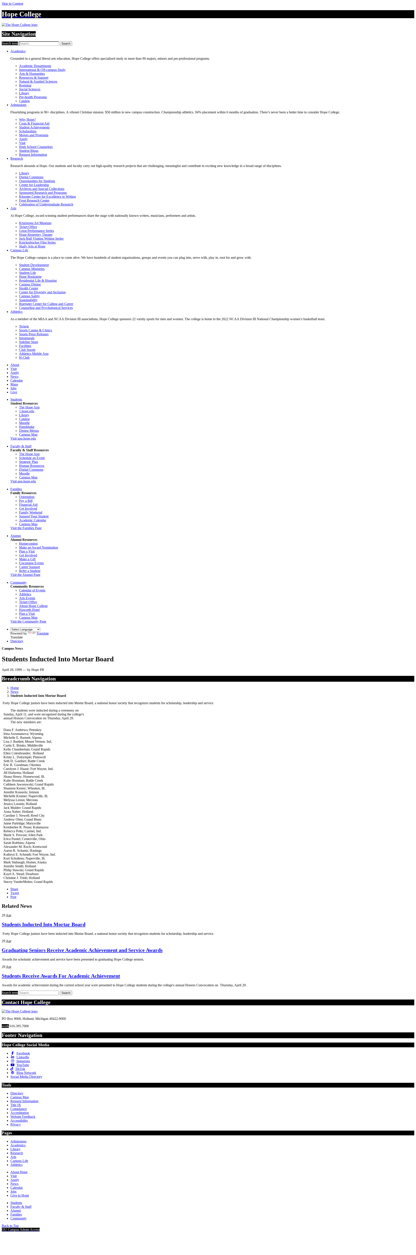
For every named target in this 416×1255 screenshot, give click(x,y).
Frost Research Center (34, 200)
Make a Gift (27, 559)
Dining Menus (29, 430)
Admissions (18, 105)
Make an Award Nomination (38, 547)
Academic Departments (35, 66)
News (14, 376)
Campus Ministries (32, 269)
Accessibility (19, 1120)
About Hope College (33, 606)
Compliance (18, 1109)
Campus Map (28, 434)
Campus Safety (29, 296)
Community (18, 582)
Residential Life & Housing (38, 280)
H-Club (24, 357)
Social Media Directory (26, 1076)
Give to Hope (19, 1195)
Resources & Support (33, 77)
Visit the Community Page (28, 621)
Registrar (25, 85)
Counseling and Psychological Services (46, 308)
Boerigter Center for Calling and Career (46, 304)
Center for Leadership (34, 185)
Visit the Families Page (26, 528)
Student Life (27, 273)
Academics (18, 51)
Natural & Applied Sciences (38, 81)
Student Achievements (34, 127)
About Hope (19, 1172)
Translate (42, 633)
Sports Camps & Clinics (35, 330)
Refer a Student (29, 571)
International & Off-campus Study (42, 70)
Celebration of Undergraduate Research (46, 204)
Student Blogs (28, 151)
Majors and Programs (33, 135)
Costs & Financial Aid (34, 123)
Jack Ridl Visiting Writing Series (41, 238)
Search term (10, 43)
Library (24, 93)
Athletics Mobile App (34, 353)
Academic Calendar (32, 520)
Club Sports (27, 350)
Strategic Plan (28, 462)
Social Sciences (29, 89)
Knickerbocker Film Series (37, 242)
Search (66, 43)
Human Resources (31, 466)
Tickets (24, 326)
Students (16, 399)
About (14, 365)
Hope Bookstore (30, 276)
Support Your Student (34, 516)
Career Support (29, 567)
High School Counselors (36, 147)
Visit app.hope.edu (23, 438)
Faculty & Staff (20, 446)
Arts (13, 208)
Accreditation (19, 1113)
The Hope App (29, 407)
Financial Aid (28, 504)
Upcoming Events (31, 563)
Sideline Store (28, 342)
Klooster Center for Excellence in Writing (47, 196)
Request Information (33, 154)
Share (14, 889)
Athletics (16, 311)
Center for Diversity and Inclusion (42, 292)
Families (16, 489)
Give (13, 392)
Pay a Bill (25, 501)
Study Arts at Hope (32, 246)
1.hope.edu (26, 411)
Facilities (25, 346)
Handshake (26, 427)
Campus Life (19, 250)
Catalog (24, 101)
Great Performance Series (36, 231)
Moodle (24, 423)
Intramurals (26, 338)
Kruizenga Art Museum (35, 223)
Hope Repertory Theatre (35, 234)
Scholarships (27, 131)
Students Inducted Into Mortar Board (43, 924)
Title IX (15, 1105)
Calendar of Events (32, 590)
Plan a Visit (27, 551)
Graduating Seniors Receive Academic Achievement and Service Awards (82, 950)
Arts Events (27, 598)
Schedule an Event (32, 458)
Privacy (15, 1124)
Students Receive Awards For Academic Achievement (61, 976)
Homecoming (28, 543)
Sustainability (28, 300)
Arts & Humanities (32, 74)
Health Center (28, 288)
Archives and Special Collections (41, 189)
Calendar (16, 380)
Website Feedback (22, 1116)
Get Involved (28, 508)
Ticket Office (28, 227)
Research (16, 158)
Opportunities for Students (37, 181)
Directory (16, 641)
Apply (23, 139)
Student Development (34, 265)
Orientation (26, 497)
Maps (14, 384)
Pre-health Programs (33, 97)
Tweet (14, 893)
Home (14, 688)
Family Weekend (30, 512)
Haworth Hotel (29, 610)
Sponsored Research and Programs (43, 192)
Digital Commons (31, 177)
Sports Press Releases (34, 334)
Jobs (13, 388)
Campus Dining (30, 284)
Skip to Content (12, 3)
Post (13, 897)
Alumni (15, 536)
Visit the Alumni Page (25, 575)
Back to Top (10, 1226)
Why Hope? (27, 119)
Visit (22, 143)
